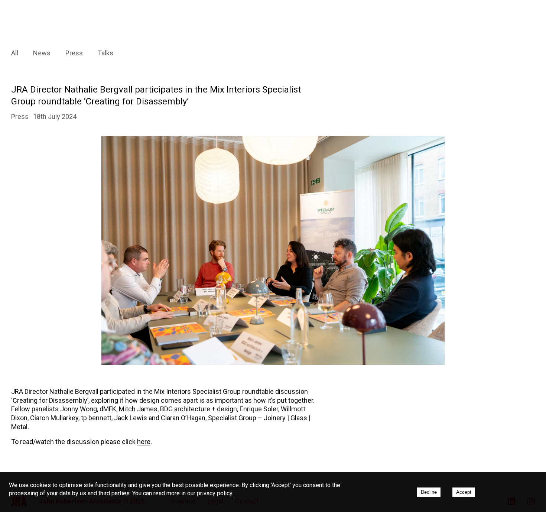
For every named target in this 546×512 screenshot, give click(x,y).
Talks (105, 53)
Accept (463, 492)
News (42, 53)
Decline (429, 492)
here (143, 441)
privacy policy (214, 493)
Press (74, 53)
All (14, 53)
